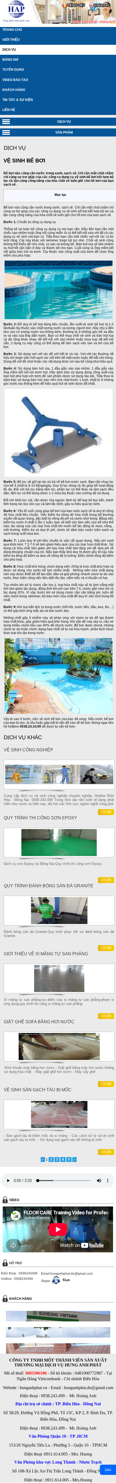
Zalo (108, 1470)
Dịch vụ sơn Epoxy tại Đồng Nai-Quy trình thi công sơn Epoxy (53, 864)
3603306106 (36, 1373)
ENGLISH (101, 5)
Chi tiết (106, 812)
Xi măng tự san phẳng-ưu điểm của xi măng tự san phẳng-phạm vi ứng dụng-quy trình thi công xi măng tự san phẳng (59, 1002)
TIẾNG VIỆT (76, 5)
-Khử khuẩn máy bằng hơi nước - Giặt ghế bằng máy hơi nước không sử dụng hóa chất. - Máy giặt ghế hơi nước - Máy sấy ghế (59, 1070)
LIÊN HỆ (8, 110)
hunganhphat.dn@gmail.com (88, 1387)
